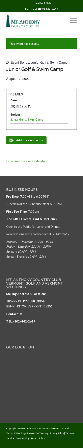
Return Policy (38, 438)
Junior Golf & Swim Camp (26, 119)
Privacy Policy (57, 433)
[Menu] (71, 20)
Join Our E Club (42, 3)
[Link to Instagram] (74, 443)
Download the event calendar (26, 161)
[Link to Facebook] (62, 443)
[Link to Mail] (68, 443)
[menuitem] (42, 3)
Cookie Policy (22, 438)
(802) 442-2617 (48, 9)
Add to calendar (27, 140)
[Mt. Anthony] (34, 20)
